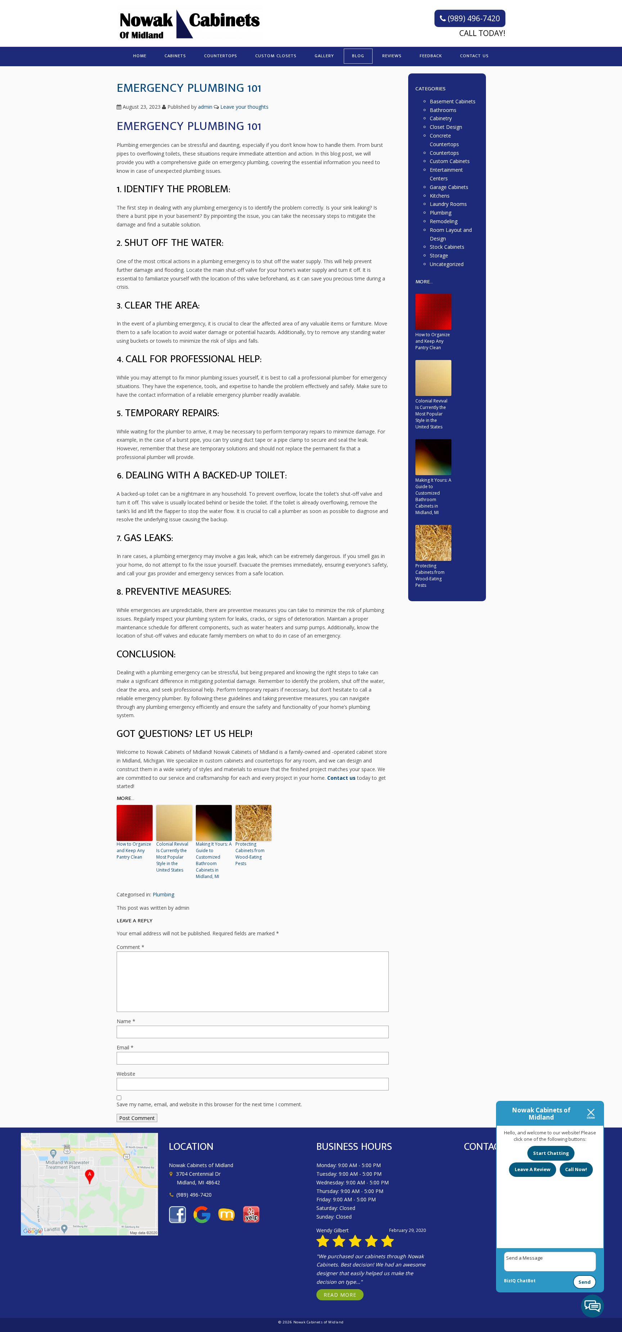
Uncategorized (447, 264)
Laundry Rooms (448, 204)
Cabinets (175, 56)
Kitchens (440, 195)
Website (126, 1073)
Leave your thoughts (244, 106)
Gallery (324, 56)
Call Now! (576, 1169)
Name (126, 1021)
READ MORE (340, 1294)
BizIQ (510, 1281)
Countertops (220, 56)
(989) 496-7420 (473, 18)
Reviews (392, 56)
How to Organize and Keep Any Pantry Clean (134, 850)
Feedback (431, 56)
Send (584, 1282)
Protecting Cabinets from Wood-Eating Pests (250, 854)
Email (125, 1047)
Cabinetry (441, 118)
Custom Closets (276, 56)
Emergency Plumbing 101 (189, 88)
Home (140, 56)
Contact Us (474, 56)
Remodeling (444, 221)
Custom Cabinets (450, 161)
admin (205, 106)
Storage (439, 255)
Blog (358, 56)
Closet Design (446, 126)
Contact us (341, 777)
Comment (130, 947)
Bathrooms (443, 110)
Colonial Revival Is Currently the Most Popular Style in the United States (172, 857)
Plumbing (163, 894)
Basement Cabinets (452, 101)
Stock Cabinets (447, 246)
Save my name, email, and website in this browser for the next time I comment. (209, 1104)
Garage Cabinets (449, 187)
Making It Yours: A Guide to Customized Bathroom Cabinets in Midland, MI (214, 860)
